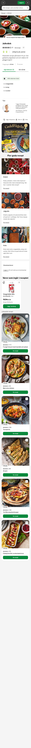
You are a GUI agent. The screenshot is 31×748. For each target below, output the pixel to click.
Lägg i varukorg (11, 306)
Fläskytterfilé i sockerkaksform (13, 553)
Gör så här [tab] (22, 70)
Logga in (21, 2)
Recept (3, 13)
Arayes (5, 471)
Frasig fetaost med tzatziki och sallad (15, 347)
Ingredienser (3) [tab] (9, 70)
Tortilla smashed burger (11, 512)
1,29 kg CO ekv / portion (18, 52)
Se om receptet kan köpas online (15, 37)
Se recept (15, 351)
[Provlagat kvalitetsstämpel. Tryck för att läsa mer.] (27, 19)
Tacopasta (6, 429)
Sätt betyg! (18, 47)
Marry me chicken (8, 388)
